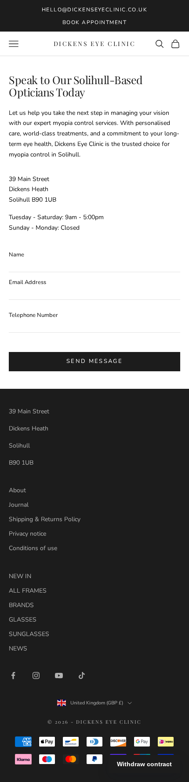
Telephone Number (33, 315)
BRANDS (21, 605)
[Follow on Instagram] (36, 675)
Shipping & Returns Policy (44, 519)
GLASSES (22, 619)
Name (16, 255)
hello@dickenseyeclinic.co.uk (94, 10)
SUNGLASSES (29, 634)
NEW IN (20, 576)
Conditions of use (33, 548)
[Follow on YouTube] (59, 675)
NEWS (18, 648)
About (17, 490)
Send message (94, 361)
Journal (19, 505)
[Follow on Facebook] (13, 675)
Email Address (27, 282)
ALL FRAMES (28, 590)
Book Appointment (94, 22)
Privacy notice (27, 534)
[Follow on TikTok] (81, 675)
